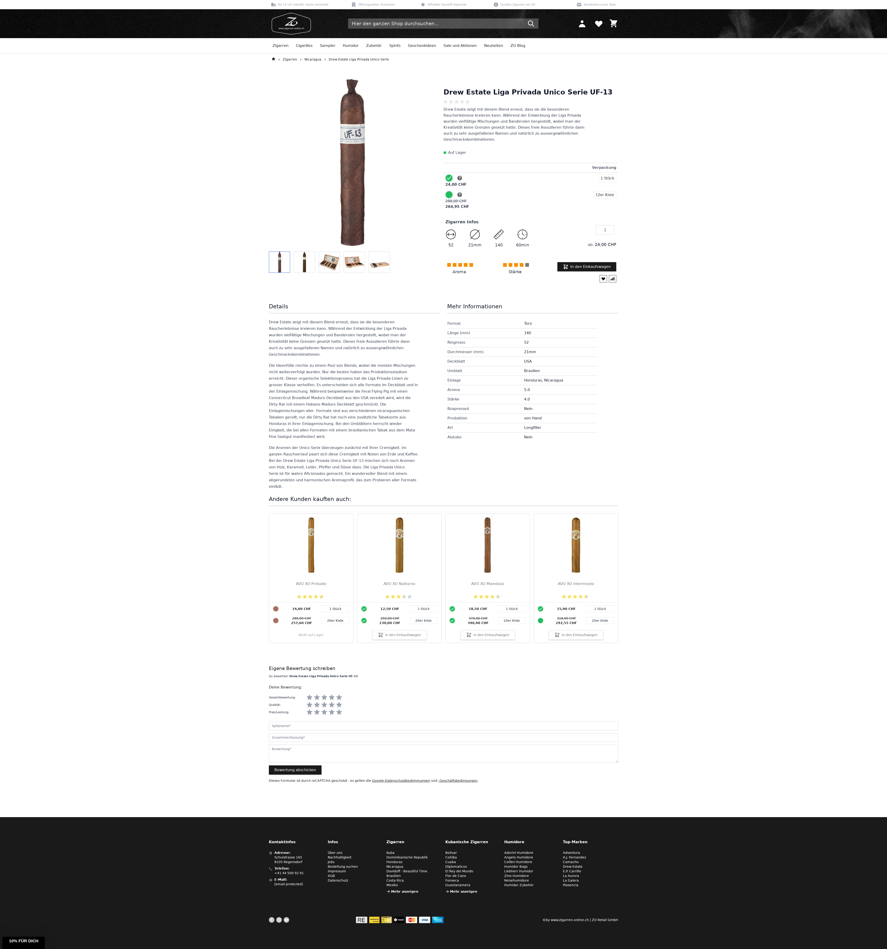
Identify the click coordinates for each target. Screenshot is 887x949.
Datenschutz (338, 880)
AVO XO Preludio (311, 584)
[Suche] (531, 23)
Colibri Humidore (518, 862)
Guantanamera (457, 885)
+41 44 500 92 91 (289, 873)
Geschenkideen (422, 45)
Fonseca (452, 880)
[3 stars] (324, 697)
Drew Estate (573, 866)
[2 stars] (317, 697)
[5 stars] (339, 697)
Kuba (390, 853)
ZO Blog (517, 45)
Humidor (351, 45)
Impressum (337, 871)
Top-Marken (575, 842)
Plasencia (570, 885)
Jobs (331, 862)
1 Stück (424, 609)
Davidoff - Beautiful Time (406, 871)
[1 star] (309, 697)
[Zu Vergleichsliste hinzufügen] (612, 278)
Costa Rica (395, 880)
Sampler (327, 45)
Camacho (571, 862)
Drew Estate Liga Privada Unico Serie (359, 59)
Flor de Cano (455, 876)
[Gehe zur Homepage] (273, 59)
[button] (23, 943)
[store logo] (290, 23)
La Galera (571, 880)
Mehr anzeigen (404, 891)
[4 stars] (331, 697)
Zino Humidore (516, 876)
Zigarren (281, 45)
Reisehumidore (516, 880)
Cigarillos (304, 45)
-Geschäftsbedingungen (457, 780)
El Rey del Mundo (459, 871)
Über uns (335, 853)
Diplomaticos (456, 866)
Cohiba (451, 857)
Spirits (395, 45)
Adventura (571, 853)
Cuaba (450, 862)
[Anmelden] (582, 23)
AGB (331, 876)
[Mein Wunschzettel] (598, 23)
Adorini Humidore (518, 853)
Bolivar (451, 853)
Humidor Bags (516, 866)
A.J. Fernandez (574, 857)
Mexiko (392, 885)
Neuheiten (493, 45)
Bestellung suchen (343, 866)
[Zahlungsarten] (400, 920)
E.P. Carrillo (572, 871)
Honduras (394, 862)
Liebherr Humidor (518, 871)
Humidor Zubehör (519, 885)
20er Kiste (423, 620)
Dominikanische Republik (407, 857)
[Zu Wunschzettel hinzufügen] (603, 278)
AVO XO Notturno (399, 584)
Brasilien (393, 876)
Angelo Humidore (518, 857)
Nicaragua (312, 59)
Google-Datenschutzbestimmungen (401, 780)
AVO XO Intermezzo (576, 584)
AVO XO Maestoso (487, 584)
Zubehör (374, 45)
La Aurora (571, 876)
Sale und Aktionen (460, 45)
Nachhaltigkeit (339, 857)
